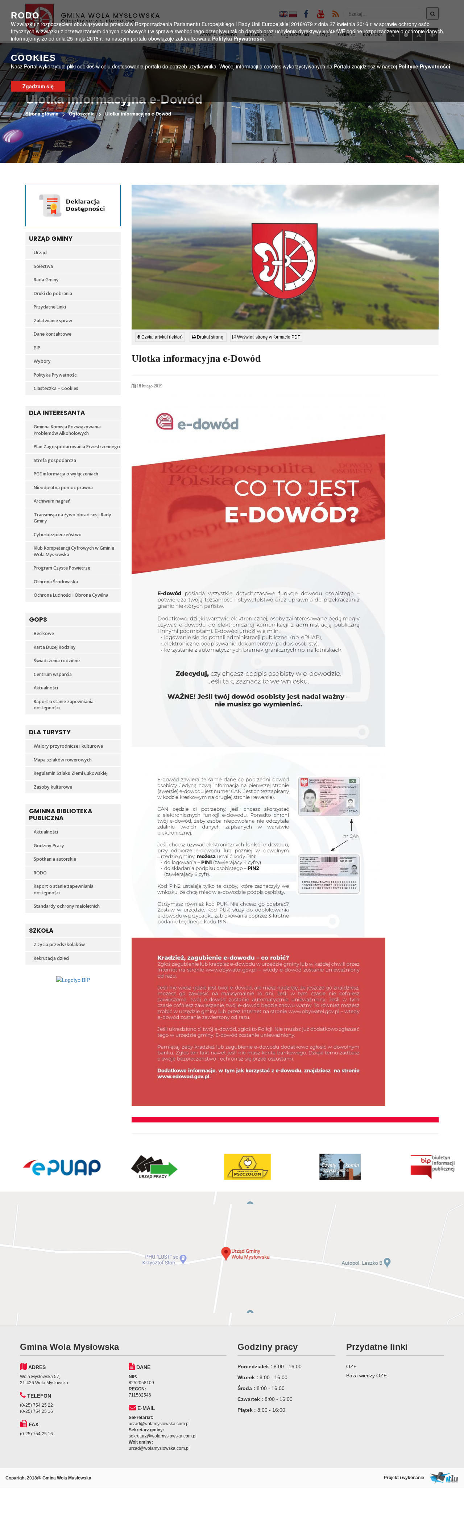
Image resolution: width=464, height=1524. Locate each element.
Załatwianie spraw (53, 321)
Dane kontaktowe (52, 334)
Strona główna (41, 113)
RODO (40, 873)
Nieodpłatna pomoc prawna (63, 487)
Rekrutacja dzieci (51, 958)
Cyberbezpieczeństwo (58, 535)
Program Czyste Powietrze (62, 568)
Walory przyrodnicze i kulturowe (68, 746)
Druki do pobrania (53, 293)
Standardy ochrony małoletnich (67, 906)
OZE (351, 1366)
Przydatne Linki (50, 307)
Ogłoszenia (82, 113)
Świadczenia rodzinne (57, 661)
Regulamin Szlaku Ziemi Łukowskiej (71, 773)
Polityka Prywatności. (238, 38)
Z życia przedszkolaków (59, 944)
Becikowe (44, 633)
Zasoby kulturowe (53, 787)
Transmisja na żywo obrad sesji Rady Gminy (72, 518)
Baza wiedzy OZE (366, 1375)
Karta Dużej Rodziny (55, 647)
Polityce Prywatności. (425, 66)
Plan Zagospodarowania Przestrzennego (77, 447)
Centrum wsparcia (53, 674)
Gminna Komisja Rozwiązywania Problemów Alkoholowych (67, 430)
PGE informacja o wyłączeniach (66, 474)
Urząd (40, 252)
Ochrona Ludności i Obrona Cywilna (71, 595)
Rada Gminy (46, 280)
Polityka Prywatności (56, 375)
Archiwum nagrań (52, 501)
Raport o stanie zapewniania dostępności (64, 704)
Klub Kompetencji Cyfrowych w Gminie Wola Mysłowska (74, 551)
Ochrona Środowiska (56, 582)
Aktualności (46, 688)
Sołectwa (43, 266)
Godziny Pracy (49, 846)
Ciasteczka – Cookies (56, 388)
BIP (37, 348)
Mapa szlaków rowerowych (63, 760)
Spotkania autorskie (55, 859)
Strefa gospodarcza (55, 460)
